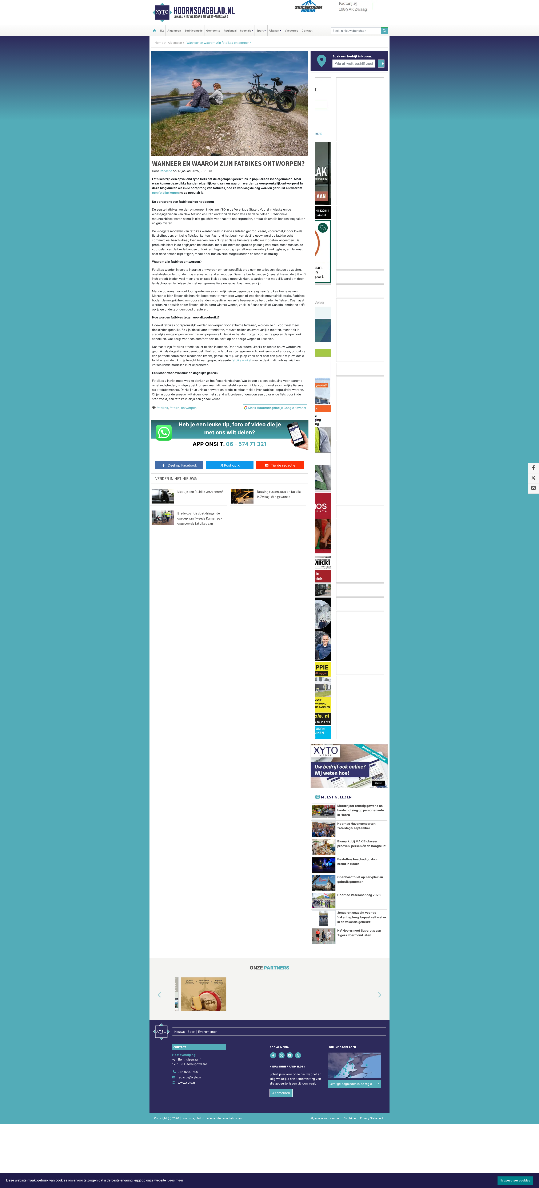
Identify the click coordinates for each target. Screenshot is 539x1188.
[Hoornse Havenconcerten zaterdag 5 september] (324, 829)
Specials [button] (245, 30)
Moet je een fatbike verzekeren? (200, 491)
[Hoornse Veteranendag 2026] (324, 901)
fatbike (174, 408)
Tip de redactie (283, 465)
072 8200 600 (188, 1072)
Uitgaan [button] (274, 30)
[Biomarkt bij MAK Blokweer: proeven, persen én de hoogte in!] (324, 847)
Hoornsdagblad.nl (204, 10)
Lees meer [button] (175, 1180)
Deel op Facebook (182, 465)
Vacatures (291, 30)
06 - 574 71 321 (246, 444)
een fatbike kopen (165, 192)
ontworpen (188, 408)
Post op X (232, 465)
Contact (307, 30)
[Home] (154, 30)
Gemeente (213, 30)
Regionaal (230, 30)
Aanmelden (281, 1093)
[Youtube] (290, 1055)
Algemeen (174, 30)
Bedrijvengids (194, 30)
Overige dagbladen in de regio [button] (351, 1084)
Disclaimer (350, 1118)
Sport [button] (260, 30)
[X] (282, 1055)
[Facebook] (274, 1055)
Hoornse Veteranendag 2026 (359, 895)
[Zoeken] (384, 30)
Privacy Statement (371, 1118)
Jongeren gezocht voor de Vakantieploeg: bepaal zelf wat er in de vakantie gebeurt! (361, 917)
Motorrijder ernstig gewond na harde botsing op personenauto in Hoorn (360, 810)
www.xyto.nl (186, 1082)
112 (162, 30)
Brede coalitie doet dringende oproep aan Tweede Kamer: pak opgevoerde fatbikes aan (199, 518)
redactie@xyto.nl (189, 1077)
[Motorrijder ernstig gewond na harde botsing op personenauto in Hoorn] (324, 811)
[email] (533, 489)
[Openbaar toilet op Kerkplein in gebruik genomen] (324, 883)
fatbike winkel (241, 360)
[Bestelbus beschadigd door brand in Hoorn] (324, 865)
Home (159, 42)
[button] (154, 995)
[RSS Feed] (298, 1055)
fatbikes (162, 408)
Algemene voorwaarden (325, 1118)
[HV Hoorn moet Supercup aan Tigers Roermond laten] (324, 936)
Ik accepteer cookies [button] (515, 1180)
